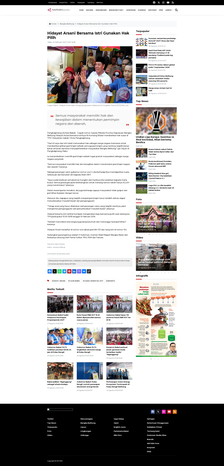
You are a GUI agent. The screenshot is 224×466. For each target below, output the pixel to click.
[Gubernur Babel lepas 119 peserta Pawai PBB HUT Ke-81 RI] (119, 304)
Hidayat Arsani (58, 281)
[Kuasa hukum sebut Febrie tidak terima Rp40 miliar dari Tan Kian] (141, 153)
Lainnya (168, 10)
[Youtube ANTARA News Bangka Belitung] (168, 2)
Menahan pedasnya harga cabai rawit (153, 349)
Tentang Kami (153, 431)
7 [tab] (161, 272)
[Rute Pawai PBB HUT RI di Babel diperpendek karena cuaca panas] (90, 304)
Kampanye (110, 281)
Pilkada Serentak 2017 (93, 281)
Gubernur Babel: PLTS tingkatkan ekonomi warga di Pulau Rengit (89, 349)
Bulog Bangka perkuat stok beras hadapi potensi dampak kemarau (155, 262)
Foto (139, 199)
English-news (120, 427)
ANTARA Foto (153, 443)
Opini (161, 10)
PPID (149, 452)
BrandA (150, 439)
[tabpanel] (156, 219)
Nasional (89, 10)
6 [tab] (158, 272)
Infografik (142, 275)
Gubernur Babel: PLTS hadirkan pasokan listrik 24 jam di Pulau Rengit (59, 349)
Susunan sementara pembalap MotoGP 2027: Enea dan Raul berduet (162, 40)
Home (81, 10)
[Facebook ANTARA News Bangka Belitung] (154, 2)
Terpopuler (81, 2)
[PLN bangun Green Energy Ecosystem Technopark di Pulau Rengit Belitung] (119, 371)
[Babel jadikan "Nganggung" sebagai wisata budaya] (60, 371)
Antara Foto (63, 2)
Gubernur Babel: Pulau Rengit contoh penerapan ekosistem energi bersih (88, 384)
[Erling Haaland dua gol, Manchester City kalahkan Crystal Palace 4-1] (141, 177)
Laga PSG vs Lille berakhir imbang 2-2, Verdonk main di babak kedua (161, 187)
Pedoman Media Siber (156, 435)
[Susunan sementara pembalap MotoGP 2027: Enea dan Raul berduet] (141, 42)
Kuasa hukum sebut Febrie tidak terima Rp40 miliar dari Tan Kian (161, 151)
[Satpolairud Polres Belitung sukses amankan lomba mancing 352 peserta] (141, 79)
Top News (90, 2)
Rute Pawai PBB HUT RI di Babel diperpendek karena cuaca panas (89, 317)
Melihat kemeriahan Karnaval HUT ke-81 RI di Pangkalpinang (155, 224)
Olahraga (142, 10)
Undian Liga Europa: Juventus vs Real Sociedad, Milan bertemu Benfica (155, 140)
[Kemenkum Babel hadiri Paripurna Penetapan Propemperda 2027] (60, 304)
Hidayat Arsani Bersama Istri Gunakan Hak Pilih (97, 24)
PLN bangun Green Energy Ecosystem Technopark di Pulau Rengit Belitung (118, 384)
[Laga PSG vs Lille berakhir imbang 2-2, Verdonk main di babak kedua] (141, 189)
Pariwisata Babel (121, 431)
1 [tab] (149, 234)
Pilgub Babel (74, 281)
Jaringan (151, 419)
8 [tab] (165, 272)
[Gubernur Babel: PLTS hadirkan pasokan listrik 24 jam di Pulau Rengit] (60, 336)
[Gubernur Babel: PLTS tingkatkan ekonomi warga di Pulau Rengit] (90, 336)
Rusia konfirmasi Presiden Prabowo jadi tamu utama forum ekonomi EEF (160, 163)
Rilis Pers (100, 2)
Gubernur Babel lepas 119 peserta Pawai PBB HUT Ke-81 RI (118, 317)
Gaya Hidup (152, 10)
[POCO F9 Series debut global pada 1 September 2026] (141, 68)
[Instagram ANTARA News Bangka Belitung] (163, 2)
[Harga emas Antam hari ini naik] (141, 91)
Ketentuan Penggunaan (158, 423)
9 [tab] (168, 272)
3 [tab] (156, 234)
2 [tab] (153, 234)
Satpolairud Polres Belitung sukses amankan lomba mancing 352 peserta (161, 78)
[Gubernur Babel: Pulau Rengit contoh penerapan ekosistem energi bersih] (90, 371)
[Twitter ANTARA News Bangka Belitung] (159, 2)
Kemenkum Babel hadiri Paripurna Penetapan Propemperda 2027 (57, 317)
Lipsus (83, 427)
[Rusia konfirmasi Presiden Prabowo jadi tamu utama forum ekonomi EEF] (141, 165)
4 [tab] (160, 234)
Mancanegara (101, 10)
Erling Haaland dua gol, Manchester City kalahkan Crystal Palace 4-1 (160, 175)
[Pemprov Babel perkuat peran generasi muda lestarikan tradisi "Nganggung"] (119, 336)
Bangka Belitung (116, 10)
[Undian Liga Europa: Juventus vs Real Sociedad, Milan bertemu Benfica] (156, 121)
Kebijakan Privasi (154, 427)
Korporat (151, 447)
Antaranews (52, 2)
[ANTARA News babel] (59, 10)
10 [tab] (172, 272)
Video (139, 237)
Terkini (72, 2)
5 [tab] (163, 234)
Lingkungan (131, 10)
